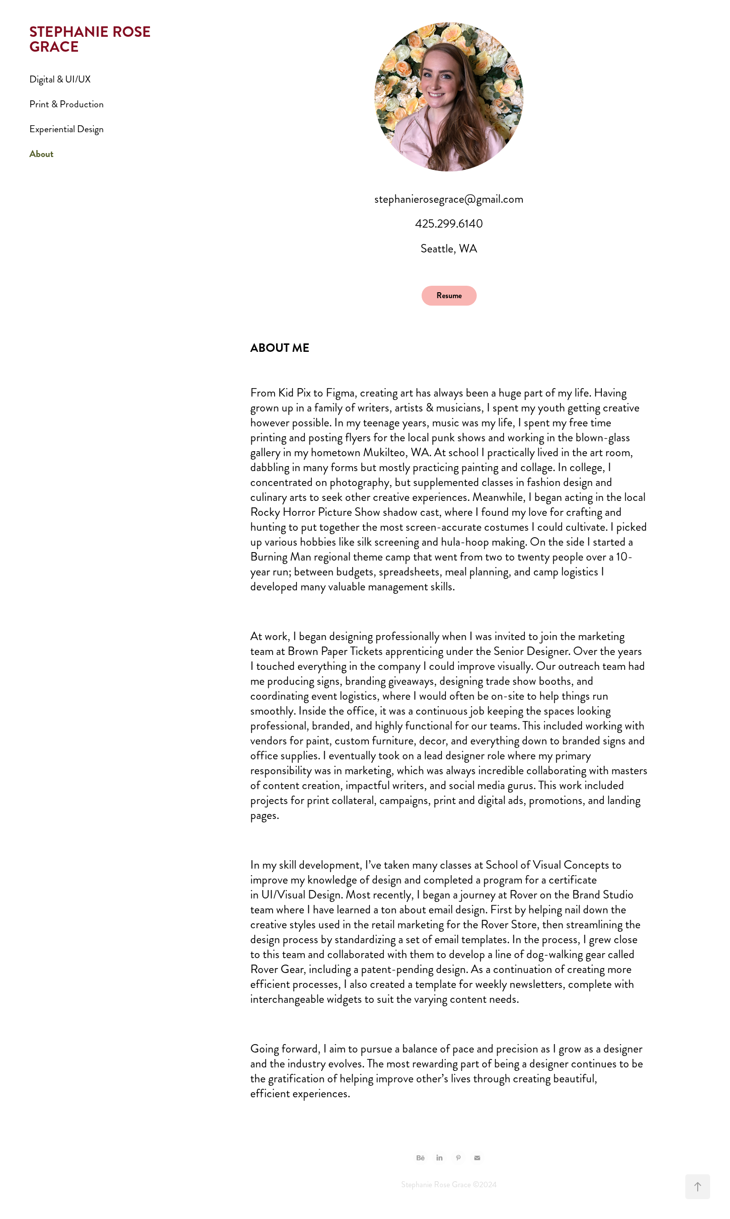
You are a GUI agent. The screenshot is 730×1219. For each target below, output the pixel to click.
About (41, 154)
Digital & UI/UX (60, 79)
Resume (449, 295)
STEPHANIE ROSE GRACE (91, 39)
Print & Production (66, 104)
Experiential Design (66, 129)
